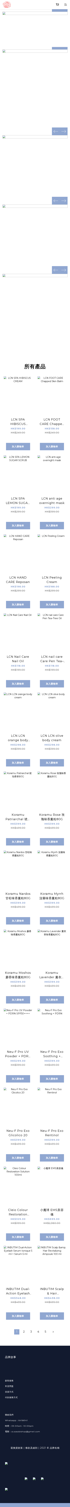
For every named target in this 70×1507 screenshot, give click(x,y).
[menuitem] (16, 1332)
